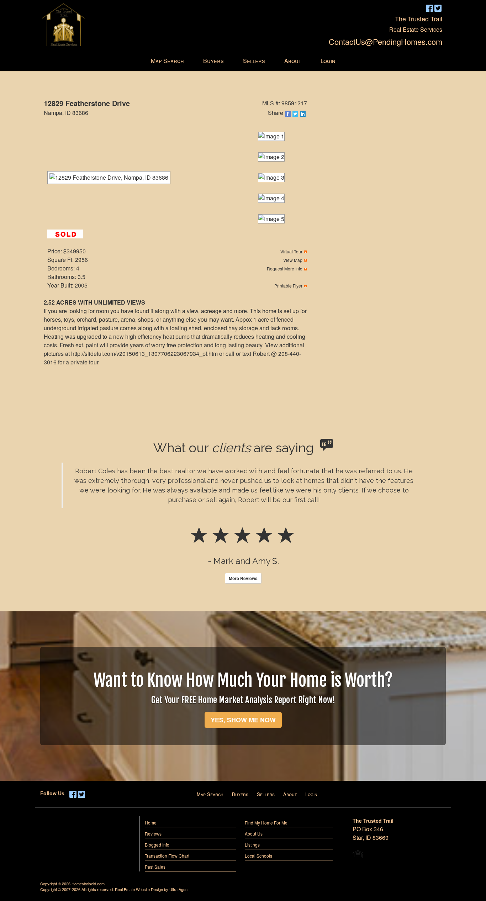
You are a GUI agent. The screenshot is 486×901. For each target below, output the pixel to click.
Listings (252, 845)
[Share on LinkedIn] (303, 114)
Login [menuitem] (328, 61)
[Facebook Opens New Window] (429, 8)
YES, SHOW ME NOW (243, 720)
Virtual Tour (291, 251)
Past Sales (155, 867)
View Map (292, 260)
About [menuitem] (292, 61)
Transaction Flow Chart (167, 856)
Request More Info (284, 268)
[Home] (64, 23)
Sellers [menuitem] (254, 61)
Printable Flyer (288, 286)
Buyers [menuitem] (213, 61)
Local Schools (258, 856)
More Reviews (243, 578)
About (290, 794)
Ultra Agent (179, 889)
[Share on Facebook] (288, 114)
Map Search (210, 794)
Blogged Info (157, 845)
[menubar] (243, 61)
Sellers (266, 794)
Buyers (240, 794)
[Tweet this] (295, 114)
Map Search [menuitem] (167, 61)
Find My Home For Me (266, 823)
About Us (254, 834)
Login (311, 794)
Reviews (153, 834)
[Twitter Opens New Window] (438, 8)
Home (151, 823)
